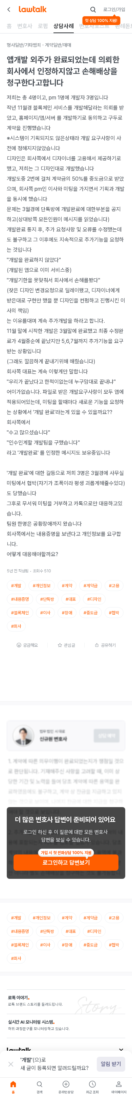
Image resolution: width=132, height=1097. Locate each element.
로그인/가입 (114, 9)
